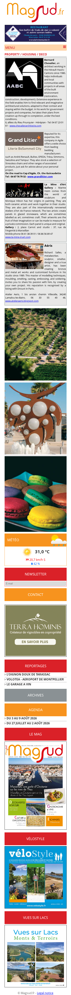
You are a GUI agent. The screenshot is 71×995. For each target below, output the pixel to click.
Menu (10, 47)
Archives (36, 695)
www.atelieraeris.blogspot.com (22, 301)
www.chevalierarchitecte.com (25, 125)
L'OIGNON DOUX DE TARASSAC (28, 674)
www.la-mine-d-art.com (18, 237)
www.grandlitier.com (40, 176)
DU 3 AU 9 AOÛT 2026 (22, 718)
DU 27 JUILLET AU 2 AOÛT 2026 (28, 723)
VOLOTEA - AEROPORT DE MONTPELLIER (35, 679)
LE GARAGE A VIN (19, 684)
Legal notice (45, 993)
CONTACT (35, 594)
